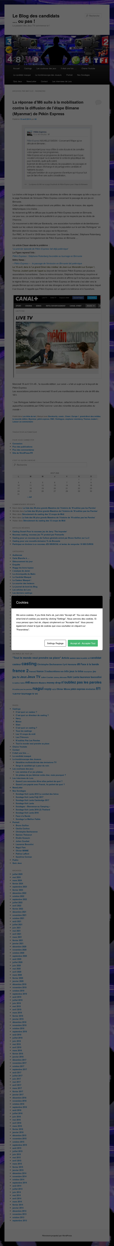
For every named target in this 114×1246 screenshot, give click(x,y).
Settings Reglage (55, 643)
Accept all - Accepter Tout (82, 643)
